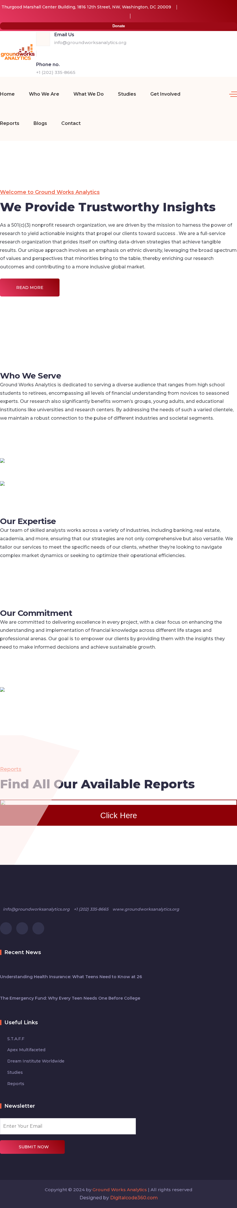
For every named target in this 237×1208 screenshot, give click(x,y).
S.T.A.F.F (15, 1038)
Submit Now (34, 1146)
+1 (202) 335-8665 (55, 72)
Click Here (118, 815)
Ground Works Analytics (119, 1189)
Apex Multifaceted (26, 1049)
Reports (9, 123)
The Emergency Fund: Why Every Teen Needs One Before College (70, 998)
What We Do (88, 94)
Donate (118, 26)
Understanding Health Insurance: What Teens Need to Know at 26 (71, 976)
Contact (71, 123)
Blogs (40, 123)
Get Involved (165, 94)
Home (7, 94)
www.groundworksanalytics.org (145, 909)
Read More (29, 287)
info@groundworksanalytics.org (90, 42)
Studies (127, 94)
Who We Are (44, 94)
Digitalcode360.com (134, 1197)
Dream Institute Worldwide (35, 1061)
